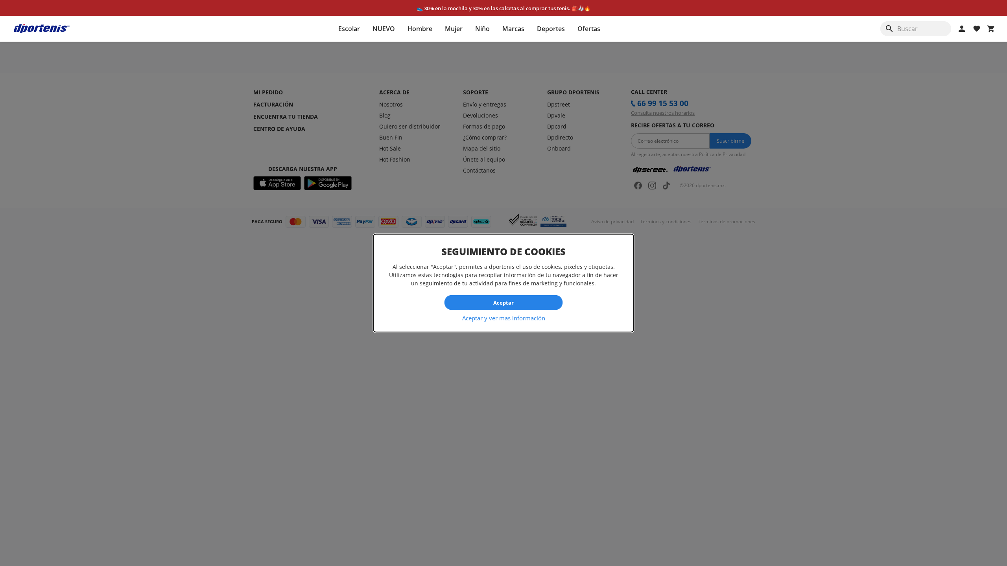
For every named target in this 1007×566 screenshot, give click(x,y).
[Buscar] (889, 29)
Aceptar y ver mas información (503, 318)
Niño (482, 28)
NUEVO (384, 28)
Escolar (349, 28)
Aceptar (503, 302)
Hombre (420, 28)
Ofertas (588, 28)
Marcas (513, 28)
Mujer (454, 28)
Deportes (551, 28)
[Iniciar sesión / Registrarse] (961, 28)
